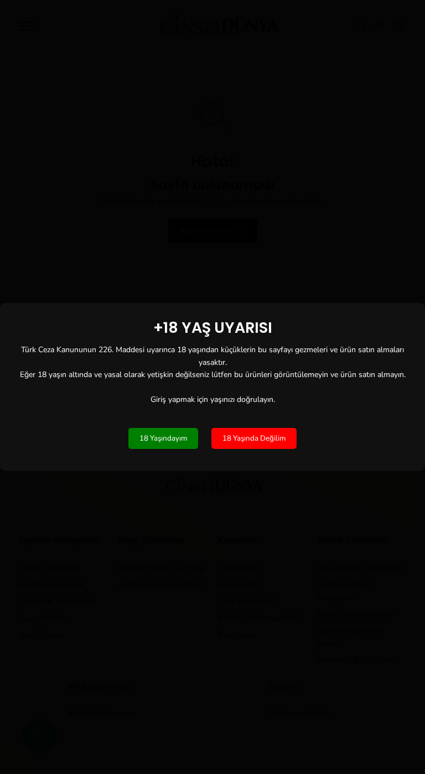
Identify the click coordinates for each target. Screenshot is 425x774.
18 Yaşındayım (163, 438)
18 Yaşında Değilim (254, 438)
